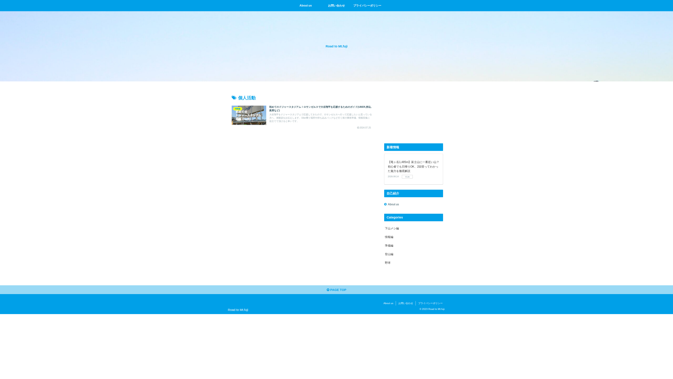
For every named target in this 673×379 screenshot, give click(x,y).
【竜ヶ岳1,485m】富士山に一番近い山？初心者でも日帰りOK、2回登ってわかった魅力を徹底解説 (413, 166)
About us (393, 204)
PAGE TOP (337, 290)
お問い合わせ (405, 303)
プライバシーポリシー (430, 303)
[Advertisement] (413, 113)
